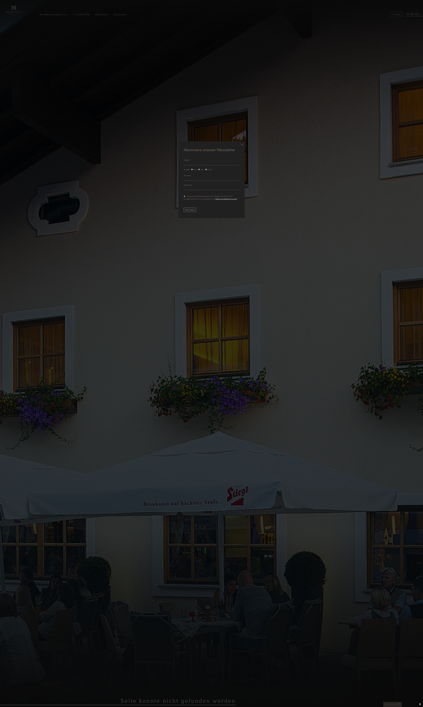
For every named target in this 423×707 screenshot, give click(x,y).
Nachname (188, 185)
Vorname (187, 175)
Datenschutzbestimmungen (226, 199)
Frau (195, 169)
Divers (209, 169)
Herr (202, 169)
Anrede (187, 169)
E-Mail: (187, 160)
